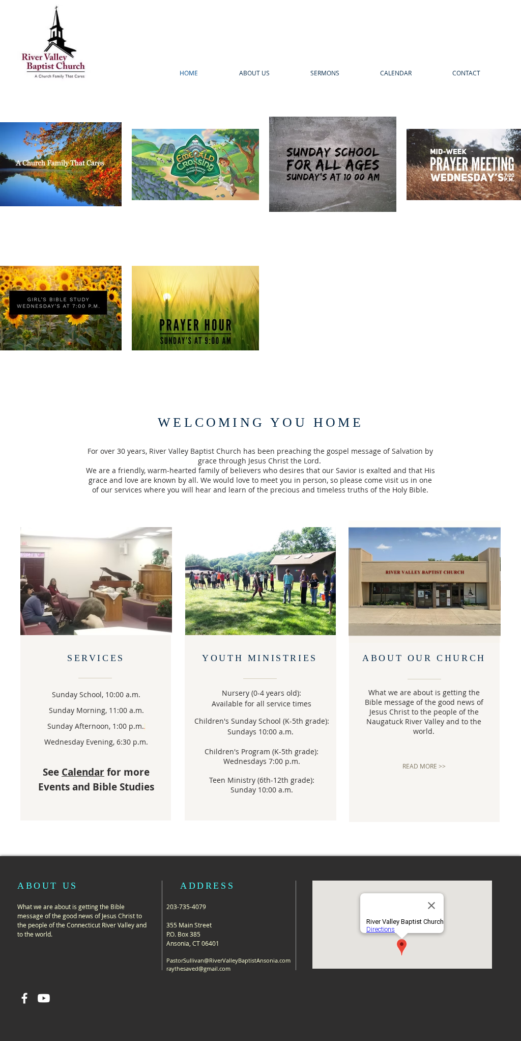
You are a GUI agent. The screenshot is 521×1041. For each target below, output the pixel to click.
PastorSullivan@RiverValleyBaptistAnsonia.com (228, 960)
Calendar (83, 772)
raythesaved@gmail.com (198, 968)
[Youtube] (44, 998)
